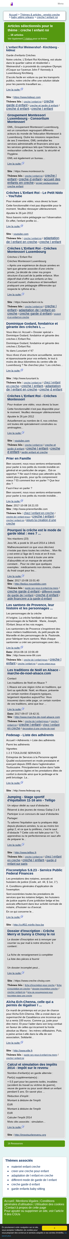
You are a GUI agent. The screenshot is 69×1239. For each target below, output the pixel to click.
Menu (60, 3)
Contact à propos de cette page (26, 1207)
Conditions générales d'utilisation (29, 1202)
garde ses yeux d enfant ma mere (41, 588)
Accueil (9, 1201)
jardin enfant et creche (35, 452)
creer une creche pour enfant (30, 1171)
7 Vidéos (28, 38)
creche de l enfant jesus (18, 517)
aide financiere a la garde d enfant (29, 598)
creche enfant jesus (46, 664)
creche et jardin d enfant (44, 105)
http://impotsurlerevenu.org (30, 1134)
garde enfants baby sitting (28, 1188)
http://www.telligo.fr (25, 852)
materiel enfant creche (25, 1166)
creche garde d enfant (36, 313)
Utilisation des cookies (49, 1204)
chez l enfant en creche (39, 513)
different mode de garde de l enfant (34, 1180)
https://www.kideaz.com (27, 97)
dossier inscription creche (45, 988)
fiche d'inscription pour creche (40, 985)
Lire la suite (13, 89)
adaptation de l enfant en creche (32, 240)
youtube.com (21, 233)
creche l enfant (42, 109)
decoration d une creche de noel (38, 728)
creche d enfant (17, 109)
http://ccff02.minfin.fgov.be (28, 924)
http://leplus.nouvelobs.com (30, 583)
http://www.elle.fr (23, 1050)
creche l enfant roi (33, 101)
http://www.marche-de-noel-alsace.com (37, 717)
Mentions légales (27, 1201)
